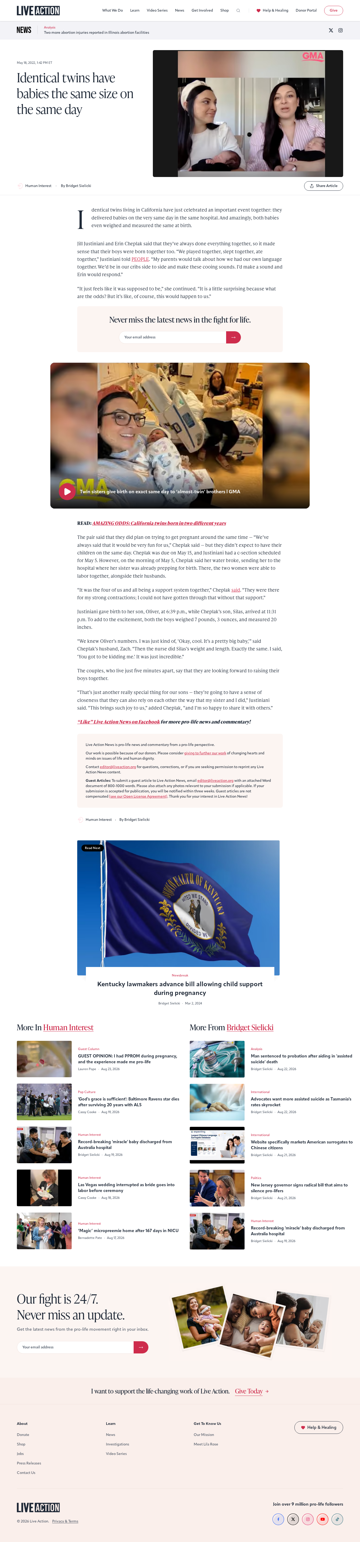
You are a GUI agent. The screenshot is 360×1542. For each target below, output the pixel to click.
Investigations (117, 1444)
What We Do (112, 10)
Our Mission (204, 1435)
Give (334, 10)
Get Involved (202, 10)
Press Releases (29, 1463)
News (179, 10)
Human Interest (38, 186)
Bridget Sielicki (250, 1027)
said (235, 589)
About (22, 1423)
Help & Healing (275, 10)
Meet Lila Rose (206, 1444)
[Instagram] (340, 30)
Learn (134, 10)
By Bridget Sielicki (76, 186)
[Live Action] (38, 11)
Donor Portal (306, 10)
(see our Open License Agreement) (138, 796)
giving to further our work (205, 753)
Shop (224, 10)
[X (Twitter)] (331, 30)
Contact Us (26, 1473)
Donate (23, 1435)
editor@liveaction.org (118, 767)
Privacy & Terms (65, 1521)
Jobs (20, 1454)
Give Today (249, 1391)
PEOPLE (140, 259)
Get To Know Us (207, 1423)
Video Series (157, 10)
